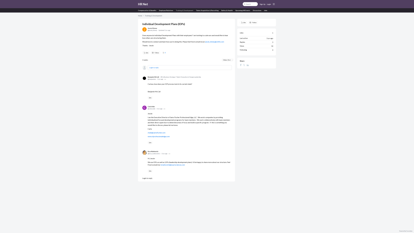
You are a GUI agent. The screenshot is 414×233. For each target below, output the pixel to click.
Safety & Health (227, 10)
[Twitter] (244, 65)
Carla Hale (151, 106)
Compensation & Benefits (147, 10)
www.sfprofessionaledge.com (159, 136)
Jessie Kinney (152, 28)
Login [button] (269, 4)
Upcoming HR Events (242, 10)
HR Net (143, 4)
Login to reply (154, 67)
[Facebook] (241, 65)
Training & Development (184, 10)
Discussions (257, 10)
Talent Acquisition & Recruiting (207, 10)
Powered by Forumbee (405, 231)
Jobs (265, 10)
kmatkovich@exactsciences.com (173, 165)
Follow (157, 53)
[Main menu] (274, 4)
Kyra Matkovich (153, 151)
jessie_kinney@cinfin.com (214, 42)
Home (140, 16)
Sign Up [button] (262, 4)
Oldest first (227, 60)
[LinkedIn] (247, 65)
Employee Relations (166, 10)
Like (147, 53)
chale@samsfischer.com (156, 133)
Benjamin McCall (153, 77)
